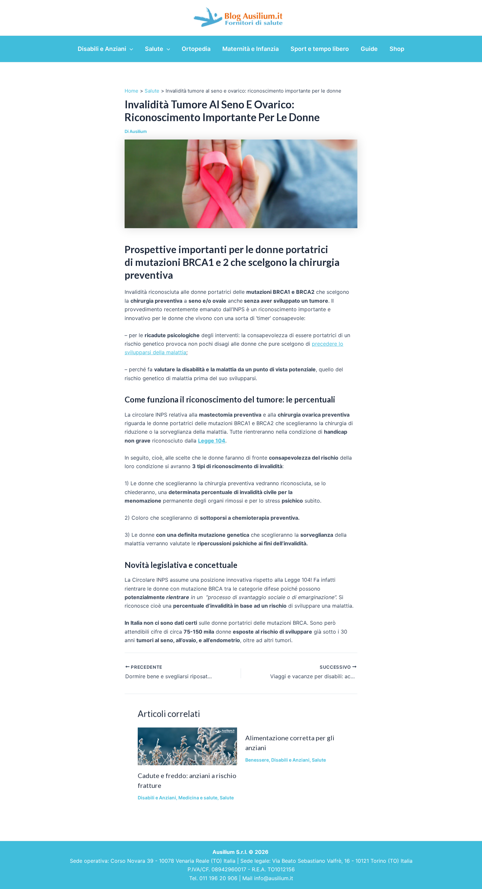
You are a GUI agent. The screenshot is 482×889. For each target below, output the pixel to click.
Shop (397, 48)
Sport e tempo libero (320, 48)
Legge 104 (211, 440)
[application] (129, 49)
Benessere (257, 760)
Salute (154, 48)
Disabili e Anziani (102, 48)
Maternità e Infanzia (250, 48)
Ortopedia (196, 48)
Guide (369, 48)
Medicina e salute (197, 797)
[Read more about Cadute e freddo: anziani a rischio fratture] (187, 746)
